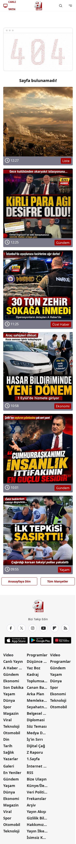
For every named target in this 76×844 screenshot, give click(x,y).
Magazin (11, 713)
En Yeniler (12, 772)
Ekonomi (11, 680)
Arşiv (31, 805)
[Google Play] (40, 640)
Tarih (7, 745)
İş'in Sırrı (35, 739)
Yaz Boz (33, 667)
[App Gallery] (62, 640)
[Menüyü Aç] (70, 5)
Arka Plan (35, 693)
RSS (30, 772)
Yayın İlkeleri (38, 831)
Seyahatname (38, 706)
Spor (7, 706)
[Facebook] (11, 628)
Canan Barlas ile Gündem (38, 687)
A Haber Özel (14, 667)
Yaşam (9, 693)
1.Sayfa (33, 758)
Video (8, 654)
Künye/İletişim (38, 785)
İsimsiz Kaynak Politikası (38, 837)
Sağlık (8, 752)
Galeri (8, 766)
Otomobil (11, 732)
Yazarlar (10, 758)
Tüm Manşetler (57, 581)
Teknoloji (11, 726)
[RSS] (65, 628)
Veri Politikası (38, 792)
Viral (7, 719)
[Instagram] (33, 628)
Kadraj (33, 674)
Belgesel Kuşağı (38, 713)
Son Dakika (13, 687)
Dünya (9, 700)
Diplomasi (36, 719)
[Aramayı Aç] (60, 5)
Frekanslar (36, 798)
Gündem (11, 674)
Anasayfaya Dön (19, 581)
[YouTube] (44, 628)
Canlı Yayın (13, 661)
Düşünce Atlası (38, 661)
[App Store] (16, 640)
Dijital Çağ (36, 745)
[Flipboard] (54, 628)
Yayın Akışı (36, 811)
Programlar (37, 654)
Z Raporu (35, 752)
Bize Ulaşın (37, 779)
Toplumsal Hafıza (38, 680)
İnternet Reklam (38, 766)
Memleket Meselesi (38, 700)
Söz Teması (37, 726)
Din (6, 739)
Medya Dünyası (38, 732)
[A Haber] (38, 6)
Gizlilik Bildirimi (38, 818)
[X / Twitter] (22, 628)
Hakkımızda (37, 824)
